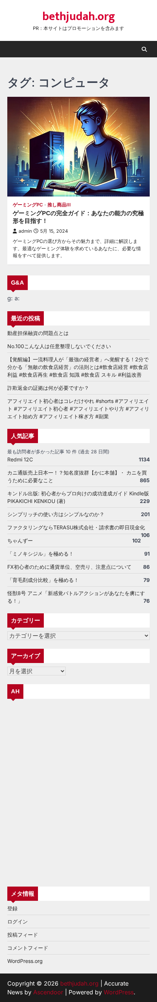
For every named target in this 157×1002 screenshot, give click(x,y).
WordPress (119, 992)
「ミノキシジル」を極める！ (40, 553)
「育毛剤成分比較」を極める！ (43, 580)
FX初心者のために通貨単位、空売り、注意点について (69, 567)
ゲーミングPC (28, 204)
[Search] (144, 49)
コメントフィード (27, 948)
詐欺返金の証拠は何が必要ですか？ (48, 388)
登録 (12, 908)
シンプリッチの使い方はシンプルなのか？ (55, 514)
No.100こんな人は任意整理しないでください (59, 346)
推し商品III (59, 204)
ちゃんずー (20, 540)
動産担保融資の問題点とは (38, 333)
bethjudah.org (78, 16)
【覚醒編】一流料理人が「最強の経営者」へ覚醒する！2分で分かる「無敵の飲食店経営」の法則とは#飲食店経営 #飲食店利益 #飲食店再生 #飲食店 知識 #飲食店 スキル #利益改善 (78, 367)
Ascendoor (48, 992)
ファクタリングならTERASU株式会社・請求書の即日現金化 (76, 527)
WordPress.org (25, 961)
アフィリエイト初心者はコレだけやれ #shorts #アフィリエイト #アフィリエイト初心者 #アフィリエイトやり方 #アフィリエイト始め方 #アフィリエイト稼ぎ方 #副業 (78, 408)
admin (25, 231)
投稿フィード (22, 934)
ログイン (17, 921)
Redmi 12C (20, 459)
